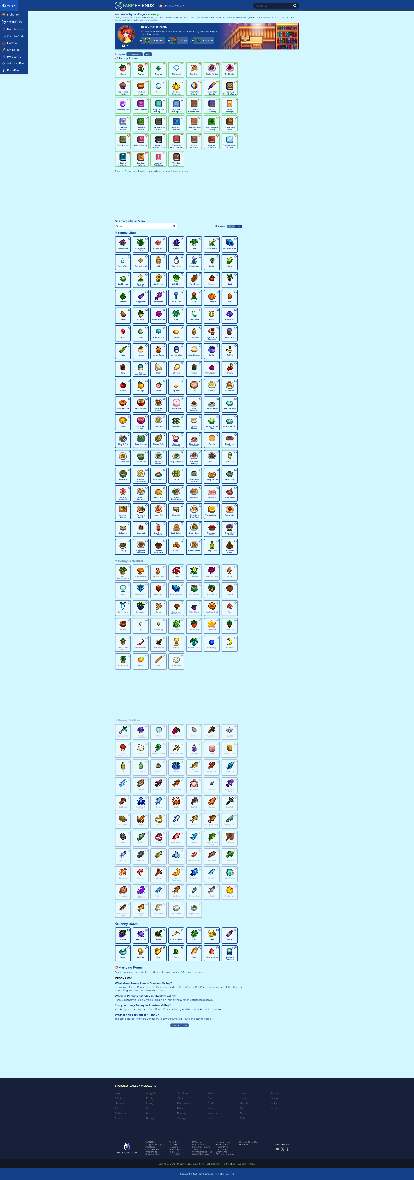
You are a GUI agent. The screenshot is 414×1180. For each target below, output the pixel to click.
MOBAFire (150, 1142)
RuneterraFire (152, 1154)
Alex (117, 1093)
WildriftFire (151, 1151)
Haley (149, 1103)
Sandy (275, 1093)
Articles (251, 1164)
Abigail (150, 1093)
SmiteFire (174, 1142)
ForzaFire (174, 1151)
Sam (118, 1108)
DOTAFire (174, 1144)
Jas (210, 1098)
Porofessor (150, 1147)
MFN (10, 5)
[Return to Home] (134, 6)
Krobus (213, 1113)
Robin (243, 1118)
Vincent (276, 1098)
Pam (242, 1108)
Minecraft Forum (201, 1147)
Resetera (173, 1147)
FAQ (148, 54)
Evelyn (181, 1113)
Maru (149, 1113)
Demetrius (184, 1103)
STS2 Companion (225, 1154)
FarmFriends (175, 1149)
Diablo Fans (222, 1149)
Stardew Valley (123, 14)
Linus (243, 1098)
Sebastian (121, 1113)
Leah (149, 1108)
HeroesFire (174, 1154)
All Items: (220, 226)
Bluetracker (222, 1144)
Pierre (243, 1113)
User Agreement (167, 1164)
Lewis (243, 1093)
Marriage (136, 54)
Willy (274, 1103)
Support (242, 1164)
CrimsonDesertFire (249, 1142)
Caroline (182, 1093)
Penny (155, 14)
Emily (149, 1098)
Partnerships (229, 1164)
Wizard (275, 1108)
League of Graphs (154, 1144)
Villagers (142, 14)
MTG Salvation (199, 1144)
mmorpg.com (223, 1142)
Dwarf (181, 1108)
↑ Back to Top (179, 1025)
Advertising (199, 1164)
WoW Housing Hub (202, 1151)
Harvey (119, 1103)
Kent (211, 1108)
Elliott (118, 1098)
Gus (210, 1093)
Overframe (221, 1151)
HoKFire (243, 1144)
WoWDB (196, 1149)
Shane (119, 1118)
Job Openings (213, 1164)
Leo (210, 1118)
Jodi (211, 1103)
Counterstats (152, 1149)
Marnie (244, 1103)
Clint (180, 1098)
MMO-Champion (201, 1154)
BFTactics (197, 1142)
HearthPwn (222, 1147)
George (182, 1118)
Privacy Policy (184, 1164)
